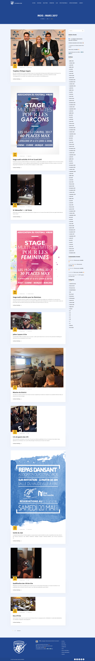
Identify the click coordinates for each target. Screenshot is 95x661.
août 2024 (71, 88)
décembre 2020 (72, 165)
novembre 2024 (72, 81)
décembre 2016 (72, 252)
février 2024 (71, 98)
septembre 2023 (72, 108)
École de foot (71, 285)
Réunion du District (19, 392)
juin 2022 (71, 138)
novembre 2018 (72, 211)
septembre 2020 (72, 171)
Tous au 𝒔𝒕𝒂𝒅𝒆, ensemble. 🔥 (74, 49)
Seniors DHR (71, 302)
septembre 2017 (72, 236)
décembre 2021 (72, 148)
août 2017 (71, 238)
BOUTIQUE (39, 2)
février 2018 (71, 225)
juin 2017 (71, 240)
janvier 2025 (71, 77)
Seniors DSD (71, 304)
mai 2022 (71, 140)
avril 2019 (71, 202)
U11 (70, 310)
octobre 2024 (71, 83)
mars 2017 (71, 246)
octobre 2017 (71, 234)
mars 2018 (71, 223)
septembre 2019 (72, 194)
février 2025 (71, 75)
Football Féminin (31, 293)
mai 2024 (71, 92)
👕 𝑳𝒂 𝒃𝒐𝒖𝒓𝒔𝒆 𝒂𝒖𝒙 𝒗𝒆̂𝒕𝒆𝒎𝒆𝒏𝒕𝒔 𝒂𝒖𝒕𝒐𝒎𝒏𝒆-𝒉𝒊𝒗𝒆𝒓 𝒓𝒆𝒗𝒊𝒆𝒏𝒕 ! (44, 645)
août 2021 (71, 156)
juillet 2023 (71, 113)
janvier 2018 (71, 227)
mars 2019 (71, 204)
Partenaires (71, 296)
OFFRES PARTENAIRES (73, 2)
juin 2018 (71, 217)
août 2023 (71, 110)
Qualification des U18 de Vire (23, 583)
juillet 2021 (71, 158)
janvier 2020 (71, 186)
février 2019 (71, 206)
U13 (70, 312)
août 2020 (71, 173)
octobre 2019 (71, 192)
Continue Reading (16, 79)
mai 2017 (71, 242)
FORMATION (51, 2)
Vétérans (71, 325)
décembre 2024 (72, 79)
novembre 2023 (72, 104)
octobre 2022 (71, 131)
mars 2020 (71, 181)
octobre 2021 (71, 152)
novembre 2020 (72, 167)
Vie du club (30, 67)
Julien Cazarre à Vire (20, 334)
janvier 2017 (71, 250)
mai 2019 (71, 200)
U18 (28, 580)
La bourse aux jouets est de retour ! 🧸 (76, 42)
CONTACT (81, 2)
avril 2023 (71, 119)
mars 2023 (71, 121)
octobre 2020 (71, 169)
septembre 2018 (72, 215)
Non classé (71, 294)
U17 (70, 317)
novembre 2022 (72, 129)
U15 (28, 433)
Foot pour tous (72, 287)
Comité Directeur (72, 283)
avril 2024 (71, 94)
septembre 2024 (72, 85)
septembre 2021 (72, 154)
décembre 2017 (72, 229)
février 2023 (71, 123)
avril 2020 (71, 179)
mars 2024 (71, 96)
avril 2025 (71, 71)
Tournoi (70, 308)
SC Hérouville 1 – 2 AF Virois (22, 210)
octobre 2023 (71, 106)
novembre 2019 (72, 190)
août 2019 (71, 196)
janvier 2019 (71, 209)
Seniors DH (30, 206)
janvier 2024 (71, 100)
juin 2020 (71, 177)
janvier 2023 (71, 125)
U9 (69, 323)
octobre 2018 (71, 213)
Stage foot (29, 156)
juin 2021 (71, 161)
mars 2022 (71, 142)
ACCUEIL (33, 2)
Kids (70, 292)
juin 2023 (71, 115)
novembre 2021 (72, 150)
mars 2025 (71, 73)
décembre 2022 (72, 127)
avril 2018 (71, 221)
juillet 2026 (71, 60)
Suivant (19, 630)
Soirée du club (18, 533)
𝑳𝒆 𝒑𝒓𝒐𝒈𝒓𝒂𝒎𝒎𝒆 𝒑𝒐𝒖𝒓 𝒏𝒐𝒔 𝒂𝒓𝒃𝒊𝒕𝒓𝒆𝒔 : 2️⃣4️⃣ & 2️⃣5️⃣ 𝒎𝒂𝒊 (44, 648)
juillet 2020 (71, 175)
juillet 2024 (71, 90)
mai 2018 (71, 219)
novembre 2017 (72, 231)
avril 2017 (71, 244)
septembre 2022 (72, 133)
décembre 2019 (72, 188)
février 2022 (71, 144)
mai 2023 (71, 117)
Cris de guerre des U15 (20, 437)
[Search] (83, 30)
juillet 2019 (71, 198)
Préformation (71, 298)
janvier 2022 (71, 146)
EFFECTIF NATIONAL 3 (63, 2)
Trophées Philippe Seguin (22, 71)
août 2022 (71, 136)
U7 (69, 321)
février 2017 (71, 248)
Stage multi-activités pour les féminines (27, 297)
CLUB (57, 2)
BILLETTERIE (45, 2)
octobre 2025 (71, 63)
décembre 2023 (72, 102)
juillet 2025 (71, 67)
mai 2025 (71, 69)
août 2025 (71, 65)
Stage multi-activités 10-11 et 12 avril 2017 (27, 159)
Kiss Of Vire (17, 616)
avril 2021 (71, 163)
